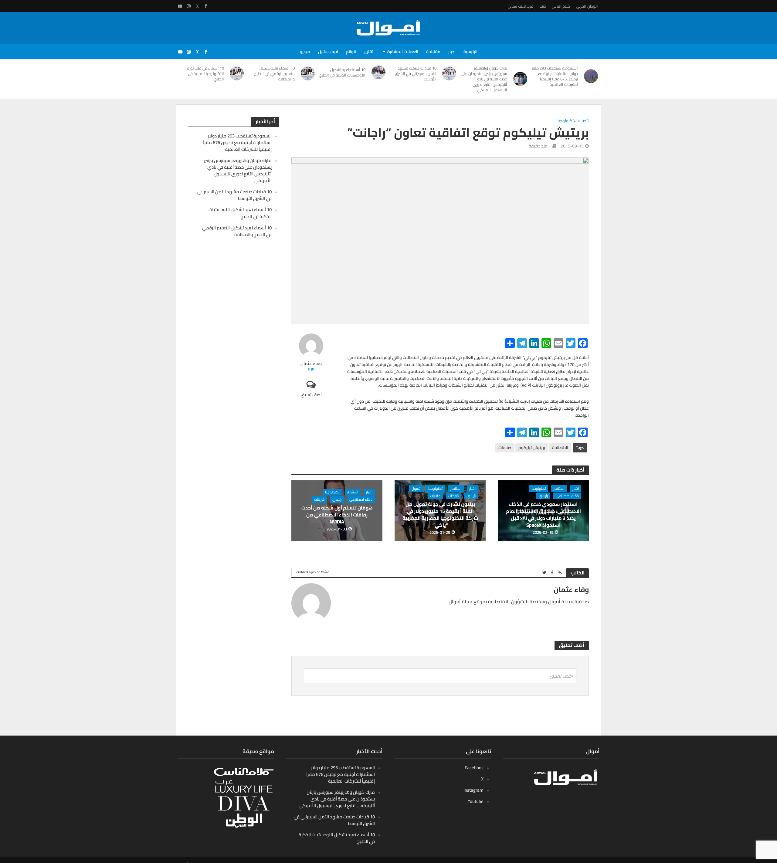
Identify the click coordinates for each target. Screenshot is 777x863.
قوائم (351, 52)
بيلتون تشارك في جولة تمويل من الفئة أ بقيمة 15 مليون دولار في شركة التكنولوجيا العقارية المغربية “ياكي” (440, 515)
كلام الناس (561, 6)
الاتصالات (560, 448)
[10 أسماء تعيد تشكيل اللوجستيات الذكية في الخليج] (378, 72)
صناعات (504, 448)
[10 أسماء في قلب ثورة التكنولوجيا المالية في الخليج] (237, 73)
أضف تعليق (311, 394)
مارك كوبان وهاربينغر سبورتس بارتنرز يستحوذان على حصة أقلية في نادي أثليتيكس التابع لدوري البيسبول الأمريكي (484, 79)
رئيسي (543, 495)
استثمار (559, 488)
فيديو (305, 52)
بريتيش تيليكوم (531, 448)
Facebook (474, 767)
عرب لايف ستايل (520, 6)
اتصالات (582, 121)
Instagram (473, 790)
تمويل (416, 488)
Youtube (476, 801)
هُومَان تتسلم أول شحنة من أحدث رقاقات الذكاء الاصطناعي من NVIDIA (337, 514)
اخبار (452, 52)
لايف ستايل (328, 52)
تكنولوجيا (566, 121)
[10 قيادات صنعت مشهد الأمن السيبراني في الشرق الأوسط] (449, 73)
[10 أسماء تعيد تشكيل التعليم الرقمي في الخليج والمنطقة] (308, 73)
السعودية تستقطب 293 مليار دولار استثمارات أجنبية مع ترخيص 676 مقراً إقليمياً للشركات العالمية (555, 76)
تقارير (368, 52)
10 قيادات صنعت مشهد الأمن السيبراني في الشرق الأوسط (415, 73)
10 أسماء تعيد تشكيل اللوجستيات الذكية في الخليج (342, 72)
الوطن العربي (587, 6)
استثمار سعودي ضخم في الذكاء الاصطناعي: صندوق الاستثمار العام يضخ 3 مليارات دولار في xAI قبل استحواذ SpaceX (543, 515)
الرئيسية (470, 52)
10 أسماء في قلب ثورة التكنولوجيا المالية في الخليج (205, 73)
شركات (453, 495)
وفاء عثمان (311, 364)
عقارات (435, 495)
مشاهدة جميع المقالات (312, 572)
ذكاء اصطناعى (567, 495)
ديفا (542, 6)
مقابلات (433, 52)
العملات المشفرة (402, 52)
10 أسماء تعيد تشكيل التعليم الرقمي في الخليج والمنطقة (274, 73)
